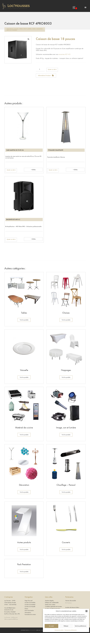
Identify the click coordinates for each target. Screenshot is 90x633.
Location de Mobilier (30, 602)
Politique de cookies (59, 630)
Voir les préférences (80, 626)
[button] (86, 611)
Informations (28, 612)
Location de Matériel (30, 604)
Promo (26, 608)
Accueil (16, 29)
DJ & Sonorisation (29, 610)
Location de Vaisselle (30, 606)
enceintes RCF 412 (64, 54)
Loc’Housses (32, 630)
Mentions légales (49, 600)
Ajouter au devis (52, 69)
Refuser (66, 626)
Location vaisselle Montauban (52, 608)
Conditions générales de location (53, 606)
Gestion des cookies (50, 604)
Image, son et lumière (25, 29)
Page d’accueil (28, 600)
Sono (33, 29)
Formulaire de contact (30, 614)
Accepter (51, 626)
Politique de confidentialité (70, 630)
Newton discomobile (70, 600)
